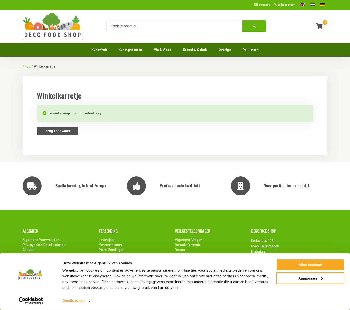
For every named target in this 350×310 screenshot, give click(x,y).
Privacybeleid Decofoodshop (44, 244)
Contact (29, 249)
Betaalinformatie (188, 244)
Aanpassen (307, 278)
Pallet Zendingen (111, 249)
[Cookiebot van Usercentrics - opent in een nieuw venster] (31, 300)
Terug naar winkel (58, 131)
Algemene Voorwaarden (41, 239)
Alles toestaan (310, 265)
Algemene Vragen (188, 239)
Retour (180, 249)
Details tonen (73, 301)
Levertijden (107, 239)
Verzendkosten (110, 244)
